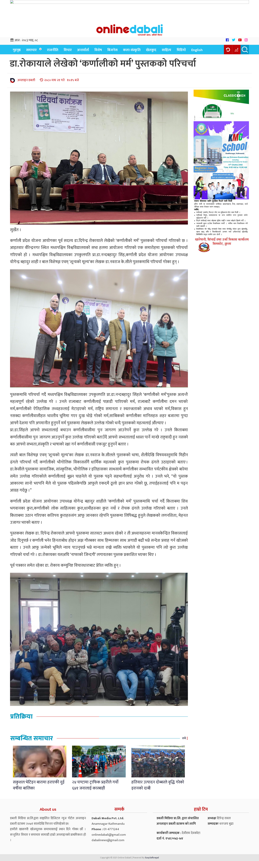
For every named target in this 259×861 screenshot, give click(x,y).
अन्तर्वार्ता (83, 50)
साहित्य (166, 50)
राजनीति (52, 50)
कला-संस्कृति (131, 50)
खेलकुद (151, 50)
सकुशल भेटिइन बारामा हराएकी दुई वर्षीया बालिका (38, 785)
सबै (184, 738)
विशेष (98, 50)
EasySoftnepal (152, 857)
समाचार (31, 50)
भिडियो (181, 50)
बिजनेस (112, 50)
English (197, 50)
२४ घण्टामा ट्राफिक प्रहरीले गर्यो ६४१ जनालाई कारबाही (95, 785)
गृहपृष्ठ (17, 50)
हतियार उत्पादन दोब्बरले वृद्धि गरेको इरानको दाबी (157, 785)
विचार (68, 50)
